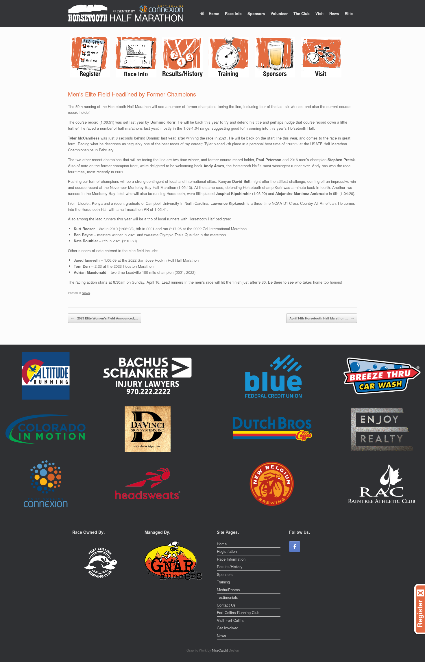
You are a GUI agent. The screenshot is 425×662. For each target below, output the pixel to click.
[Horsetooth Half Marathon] (126, 13)
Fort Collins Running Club (238, 612)
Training (223, 582)
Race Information (231, 559)
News (334, 13)
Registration (227, 551)
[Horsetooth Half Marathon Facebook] (294, 546)
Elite (349, 13)
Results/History (230, 566)
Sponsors (256, 13)
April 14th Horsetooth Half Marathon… (321, 318)
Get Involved (227, 628)
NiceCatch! (220, 650)
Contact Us (226, 605)
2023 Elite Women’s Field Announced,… (104, 318)
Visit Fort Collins (231, 620)
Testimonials (227, 597)
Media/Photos (228, 589)
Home (214, 13)
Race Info (233, 13)
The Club (301, 13)
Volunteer (279, 13)
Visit (319, 13)
